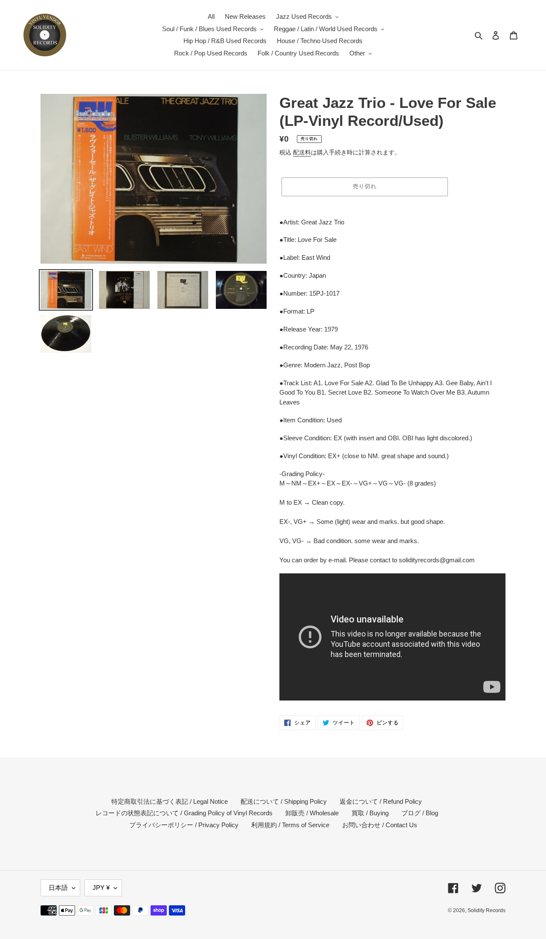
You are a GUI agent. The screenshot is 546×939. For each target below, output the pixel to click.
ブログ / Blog (419, 813)
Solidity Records (486, 910)
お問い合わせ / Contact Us (379, 825)
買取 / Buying (370, 813)
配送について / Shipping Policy (284, 801)
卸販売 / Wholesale (312, 813)
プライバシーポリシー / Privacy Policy (183, 825)
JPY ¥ (101, 887)
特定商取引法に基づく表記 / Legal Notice (169, 801)
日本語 (58, 887)
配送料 (302, 152)
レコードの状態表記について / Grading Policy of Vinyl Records (184, 813)
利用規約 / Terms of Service (290, 825)
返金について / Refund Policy (381, 801)
